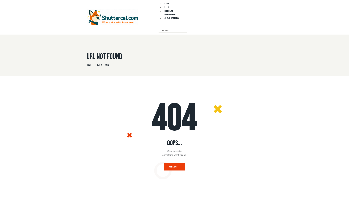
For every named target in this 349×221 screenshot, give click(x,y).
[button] (159, 26)
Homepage (173, 166)
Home (89, 65)
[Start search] (189, 30)
